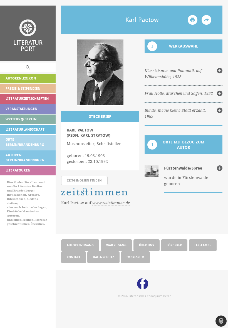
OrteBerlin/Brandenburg (25, 142)
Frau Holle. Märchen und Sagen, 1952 (179, 93)
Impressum (135, 257)
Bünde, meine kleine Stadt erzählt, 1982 (175, 113)
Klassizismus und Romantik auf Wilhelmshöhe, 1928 (173, 73)
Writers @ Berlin (21, 119)
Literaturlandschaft (25, 129)
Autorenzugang (80, 245)
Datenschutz (103, 257)
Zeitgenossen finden (84, 180)
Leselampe (202, 245)
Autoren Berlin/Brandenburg (25, 158)
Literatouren (18, 170)
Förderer (174, 245)
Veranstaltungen (21, 108)
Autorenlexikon (21, 78)
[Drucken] (192, 20)
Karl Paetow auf (95, 203)
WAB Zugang (116, 245)
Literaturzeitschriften (27, 98)
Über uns (146, 245)
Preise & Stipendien (23, 88)
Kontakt (73, 257)
